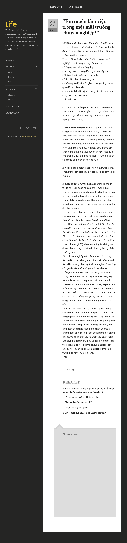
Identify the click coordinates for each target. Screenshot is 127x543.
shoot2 (12, 99)
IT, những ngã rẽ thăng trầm (82, 397)
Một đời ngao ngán (76, 407)
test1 (10, 72)
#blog (70, 369)
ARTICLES (76, 7)
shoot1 (11, 94)
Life (11, 24)
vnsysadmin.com (29, 136)
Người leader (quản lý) (78, 402)
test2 (11, 77)
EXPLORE (56, 7)
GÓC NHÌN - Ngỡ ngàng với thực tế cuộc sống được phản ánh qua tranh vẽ (88, 390)
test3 (11, 81)
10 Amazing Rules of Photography (85, 412)
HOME (10, 60)
